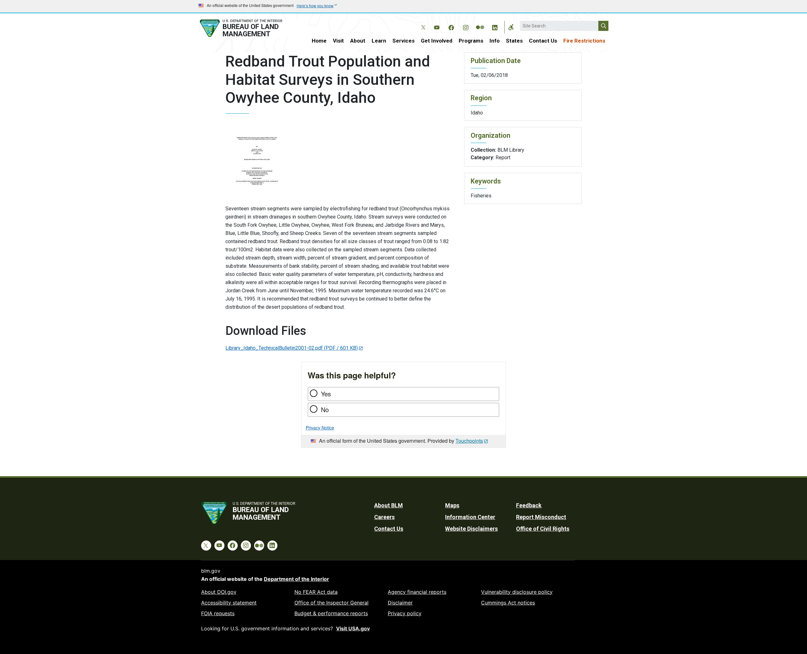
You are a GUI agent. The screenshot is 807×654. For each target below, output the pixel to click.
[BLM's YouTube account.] (437, 26)
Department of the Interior (296, 579)
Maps (452, 505)
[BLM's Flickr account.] (480, 23)
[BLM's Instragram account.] (466, 26)
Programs (471, 41)
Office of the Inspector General (331, 602)
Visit (338, 41)
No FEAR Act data (316, 592)
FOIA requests (218, 613)
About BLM (388, 505)
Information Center (470, 517)
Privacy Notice (320, 427)
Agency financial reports (417, 592)
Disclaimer (400, 602)
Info (495, 41)
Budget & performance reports (331, 613)
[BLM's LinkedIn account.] (495, 26)
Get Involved (436, 41)
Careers (384, 517)
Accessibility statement (229, 602)
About (357, 41)
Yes (326, 393)
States (514, 41)
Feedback (529, 505)
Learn (379, 41)
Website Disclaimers (471, 528)
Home (319, 41)
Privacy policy (404, 613)
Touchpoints (469, 440)
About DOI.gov (218, 592)
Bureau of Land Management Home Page (248, 28)
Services (403, 41)
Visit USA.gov (353, 628)
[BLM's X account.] (422, 23)
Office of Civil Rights (542, 528)
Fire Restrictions (584, 41)
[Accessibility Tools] (511, 27)
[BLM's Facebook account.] (451, 26)
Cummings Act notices (508, 602)
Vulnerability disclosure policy (517, 592)
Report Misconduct (541, 517)
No (325, 409)
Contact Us (543, 41)
